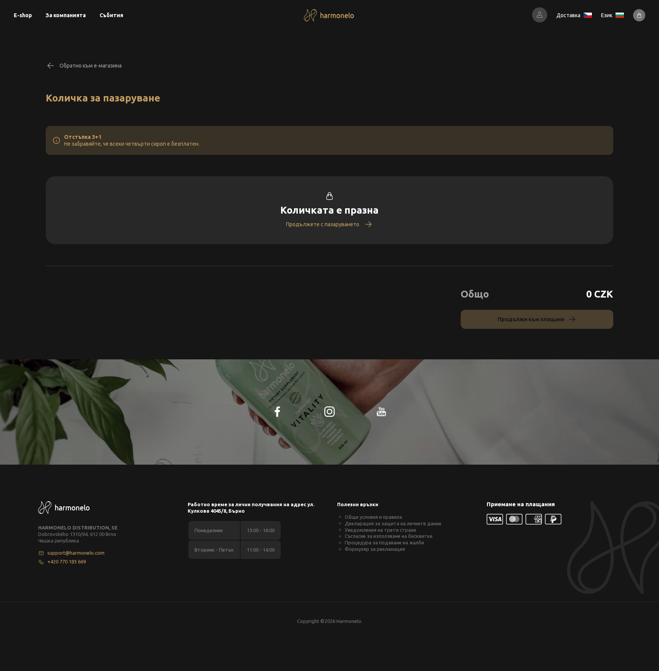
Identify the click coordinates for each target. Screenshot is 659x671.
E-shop (23, 15)
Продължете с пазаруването (322, 224)
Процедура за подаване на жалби (384, 542)
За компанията (66, 15)
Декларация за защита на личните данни (393, 523)
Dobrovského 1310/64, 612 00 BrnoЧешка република (77, 537)
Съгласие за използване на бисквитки (388, 536)
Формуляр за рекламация (375, 549)
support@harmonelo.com (75, 552)
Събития (111, 15)
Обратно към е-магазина (90, 66)
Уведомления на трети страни (380, 530)
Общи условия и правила (373, 517)
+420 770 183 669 (66, 561)
